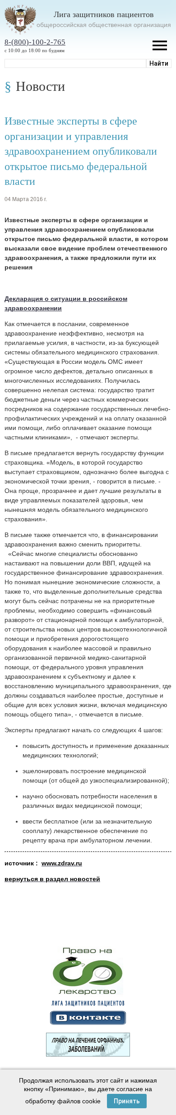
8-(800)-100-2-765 (35, 42)
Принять (127, 1101)
